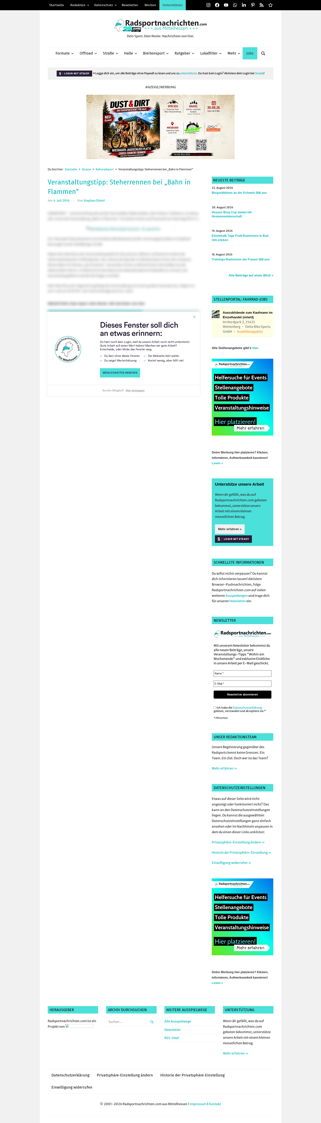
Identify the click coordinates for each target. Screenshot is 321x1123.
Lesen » (217, 463)
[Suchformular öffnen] (263, 53)
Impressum (198, 1104)
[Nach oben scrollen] (314, 1116)
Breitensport (154, 53)
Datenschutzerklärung (247, 707)
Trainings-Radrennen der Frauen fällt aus (241, 259)
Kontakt (215, 1104)
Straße (108, 53)
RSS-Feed (171, 1038)
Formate (63, 53)
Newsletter (130, 5)
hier (255, 348)
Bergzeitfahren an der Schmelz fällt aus (239, 192)
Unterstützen (173, 5)
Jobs (250, 53)
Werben (150, 5)
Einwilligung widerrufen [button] (71, 1087)
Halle (128, 53)
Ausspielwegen (237, 596)
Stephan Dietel (94, 200)
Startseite (56, 5)
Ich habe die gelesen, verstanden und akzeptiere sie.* (240, 709)
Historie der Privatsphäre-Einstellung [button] (192, 1075)
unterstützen (188, 73)
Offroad (86, 53)
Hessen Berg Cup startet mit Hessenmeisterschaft (232, 214)
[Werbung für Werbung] (242, 434)
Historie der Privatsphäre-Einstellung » (241, 852)
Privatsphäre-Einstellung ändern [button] (125, 1075)
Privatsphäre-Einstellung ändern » (238, 842)
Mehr (232, 53)
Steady (259, 73)
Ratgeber (182, 53)
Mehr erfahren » (229, 529)
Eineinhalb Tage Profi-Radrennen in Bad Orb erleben (240, 237)
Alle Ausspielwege (177, 1021)
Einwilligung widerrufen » (231, 863)
